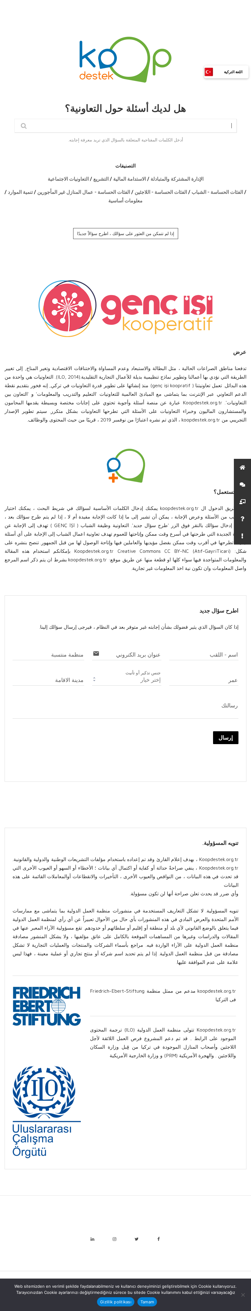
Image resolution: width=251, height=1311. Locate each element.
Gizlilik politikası (115, 1301)
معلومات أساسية (125, 201)
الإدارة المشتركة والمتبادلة (177, 179)
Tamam (147, 1301)
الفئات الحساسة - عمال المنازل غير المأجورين (83, 192)
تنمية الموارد (20, 192)
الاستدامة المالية (129, 179)
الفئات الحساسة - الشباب (217, 192)
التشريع (101, 179)
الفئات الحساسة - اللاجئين (161, 192)
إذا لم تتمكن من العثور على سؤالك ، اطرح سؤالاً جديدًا (125, 233)
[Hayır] (243, 1295)
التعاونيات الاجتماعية (68, 179)
